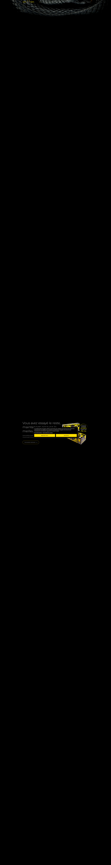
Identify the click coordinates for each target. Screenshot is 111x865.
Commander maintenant (29, 442)
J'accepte (66, 435)
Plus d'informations (38, 432)
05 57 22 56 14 (67, 2)
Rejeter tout (44, 435)
